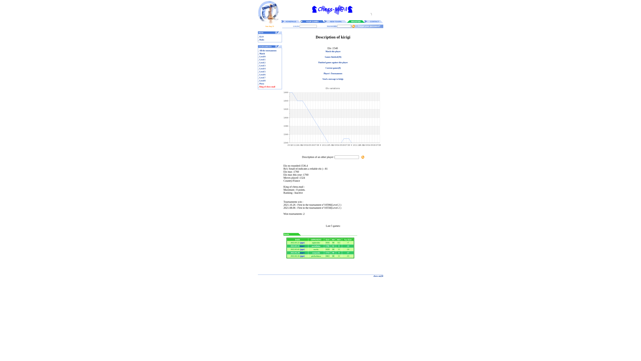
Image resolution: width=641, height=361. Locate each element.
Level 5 (262, 72)
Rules (261, 40)
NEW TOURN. (336, 22)
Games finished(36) (333, 57)
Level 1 (262, 59)
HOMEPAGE (291, 22)
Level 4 (262, 69)
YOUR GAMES (312, 22)
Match (262, 53)
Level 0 (262, 56)
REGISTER (356, 22)
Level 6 (262, 75)
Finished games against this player (333, 62)
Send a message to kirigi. (333, 79)
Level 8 (262, 81)
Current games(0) (333, 68)
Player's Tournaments (333, 73)
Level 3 (262, 66)
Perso (261, 84)
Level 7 (262, 78)
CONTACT (374, 22)
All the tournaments (268, 50)
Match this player (333, 51)
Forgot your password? (369, 26)
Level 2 (262, 63)
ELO (261, 37)
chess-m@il (378, 276)
